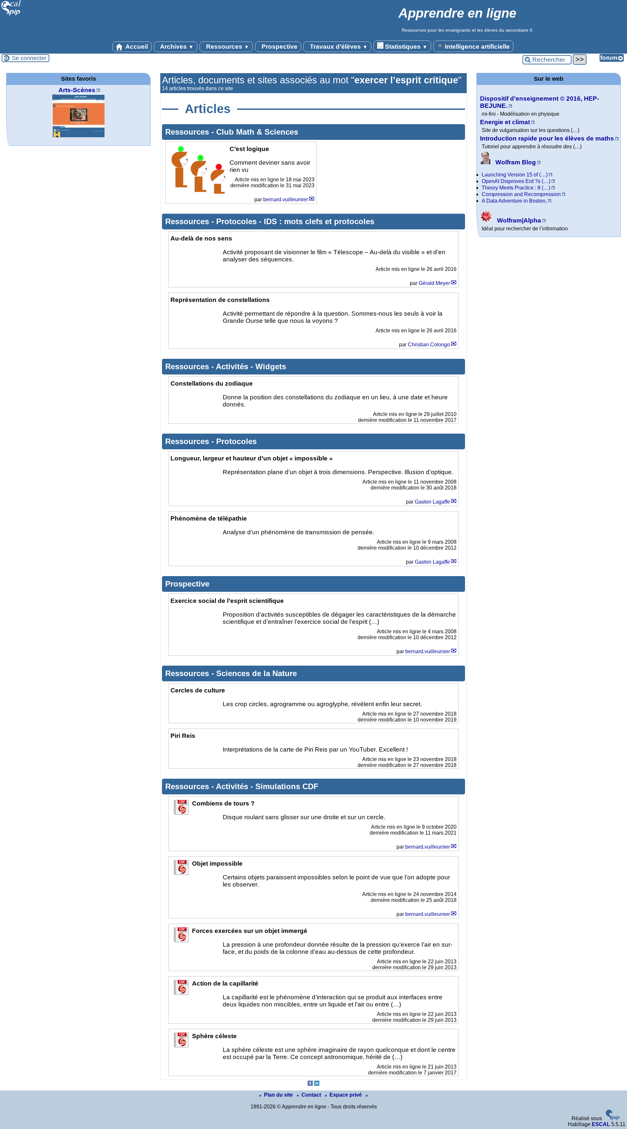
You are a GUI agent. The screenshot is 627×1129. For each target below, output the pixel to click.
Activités (233, 366)
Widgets (270, 366)
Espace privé (346, 1095)
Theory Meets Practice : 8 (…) (516, 188)
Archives (176, 46)
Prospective (278, 46)
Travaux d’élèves (338, 46)
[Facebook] (310, 1084)
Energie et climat (505, 122)
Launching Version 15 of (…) (515, 174)
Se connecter (29, 58)
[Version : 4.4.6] (612, 1118)
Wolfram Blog (515, 162)
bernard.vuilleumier (285, 199)
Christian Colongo (429, 344)
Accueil (136, 46)
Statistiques (405, 46)
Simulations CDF (286, 786)
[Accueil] (11, 14)
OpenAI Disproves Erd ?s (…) (516, 181)
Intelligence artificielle (476, 46)
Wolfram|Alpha (518, 220)
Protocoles (237, 221)
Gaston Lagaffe (432, 502)
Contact (311, 1095)
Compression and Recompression (521, 194)
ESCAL (601, 1124)
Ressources (226, 46)
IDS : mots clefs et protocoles (319, 221)
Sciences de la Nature (256, 673)
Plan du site (279, 1095)
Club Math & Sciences (257, 131)
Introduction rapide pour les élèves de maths (547, 138)
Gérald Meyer (434, 283)
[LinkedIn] (316, 1084)
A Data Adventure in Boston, (514, 201)
